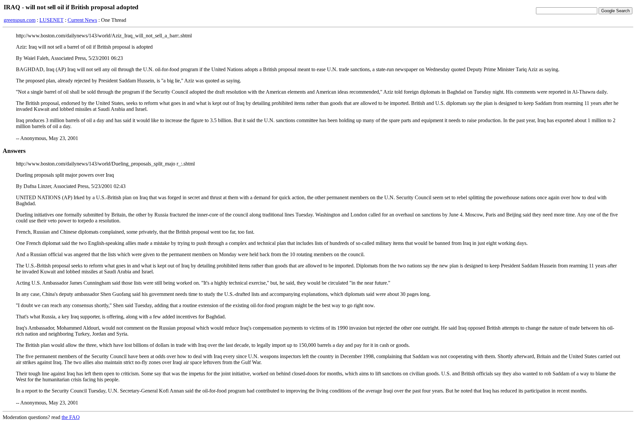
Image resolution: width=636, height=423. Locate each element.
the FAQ (71, 417)
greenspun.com (19, 20)
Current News (82, 20)
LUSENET (51, 20)
